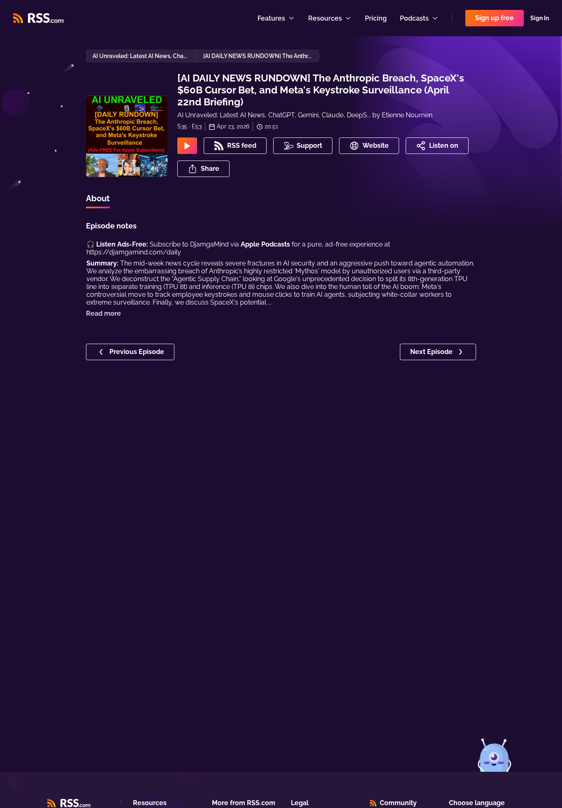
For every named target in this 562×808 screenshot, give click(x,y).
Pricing (376, 18)
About (98, 198)
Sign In (539, 18)
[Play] (187, 145)
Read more (103, 313)
